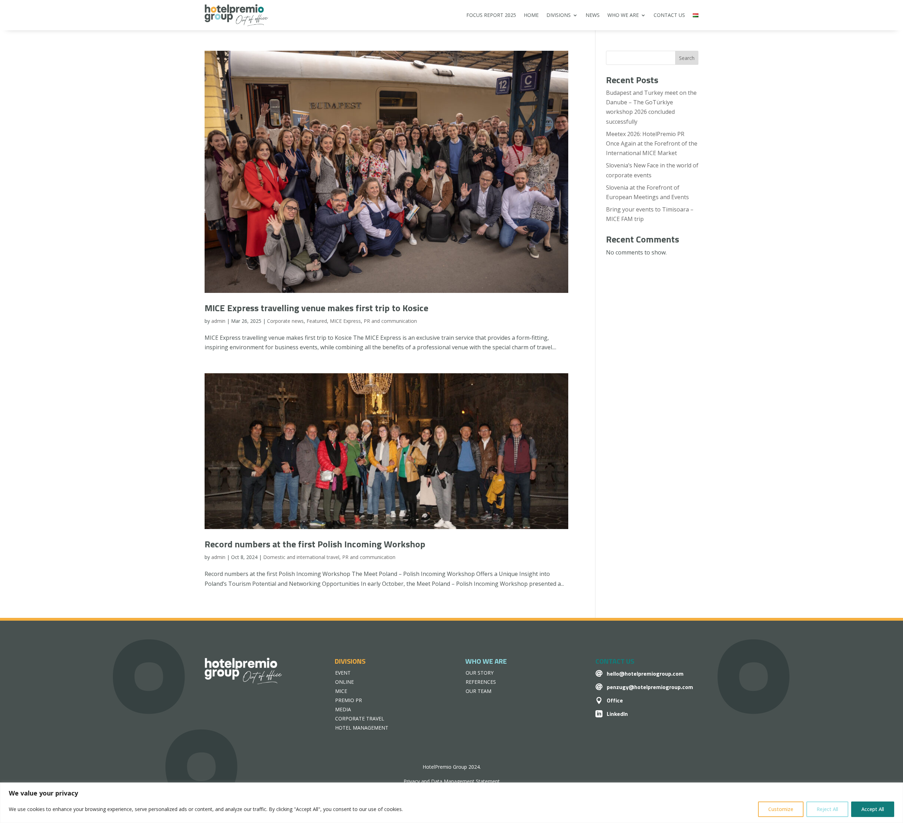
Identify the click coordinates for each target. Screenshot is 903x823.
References (481, 681)
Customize (780, 809)
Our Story (479, 672)
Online (344, 681)
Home (531, 15)
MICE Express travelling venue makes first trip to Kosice (316, 308)
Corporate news (285, 321)
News (593, 15)
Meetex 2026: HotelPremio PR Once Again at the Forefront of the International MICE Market (651, 143)
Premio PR (348, 700)
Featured (317, 321)
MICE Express (345, 321)
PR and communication (390, 321)
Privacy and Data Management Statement (452, 781)
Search (687, 58)
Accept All (872, 809)
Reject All (827, 809)
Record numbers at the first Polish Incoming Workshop (315, 544)
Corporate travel (359, 718)
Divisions (558, 15)
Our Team (478, 691)
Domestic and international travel (301, 557)
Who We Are (623, 15)
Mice (341, 691)
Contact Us (669, 15)
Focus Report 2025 (491, 15)
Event (343, 672)
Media (343, 709)
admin (218, 321)
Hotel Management (361, 727)
